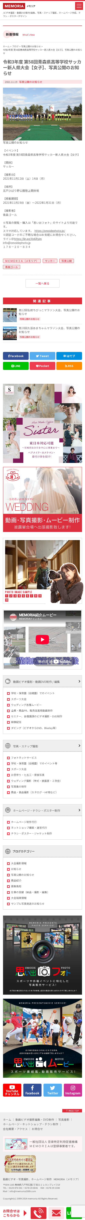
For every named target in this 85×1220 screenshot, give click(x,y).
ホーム (7, 1119)
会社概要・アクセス (15, 1129)
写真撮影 (63, 1119)
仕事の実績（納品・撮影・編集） (30, 892)
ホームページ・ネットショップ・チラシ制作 (30, 1124)
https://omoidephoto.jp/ (50, 231)
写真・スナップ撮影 (25, 746)
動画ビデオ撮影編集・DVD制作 (34, 1119)
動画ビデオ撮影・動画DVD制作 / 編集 (36, 682)
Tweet (44, 356)
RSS (70, 366)
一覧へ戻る (42, 283)
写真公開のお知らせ (22, 875)
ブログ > (16, 46)
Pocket (44, 366)
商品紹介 (16, 880)
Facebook (17, 356)
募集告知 (16, 886)
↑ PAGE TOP (72, 1110)
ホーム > (7, 46)
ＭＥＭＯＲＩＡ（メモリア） (22, 261)
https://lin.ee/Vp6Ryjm (28, 239)
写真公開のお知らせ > (32, 46)
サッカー (50, 261)
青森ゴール (11, 267)
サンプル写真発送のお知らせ (27, 903)
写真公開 (66, 261)
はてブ (70, 356)
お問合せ (37, 1129)
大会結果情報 (18, 898)
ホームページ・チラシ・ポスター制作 (36, 811)
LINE (17, 366)
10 (7, 600)
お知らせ (16, 869)
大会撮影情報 (18, 863)
